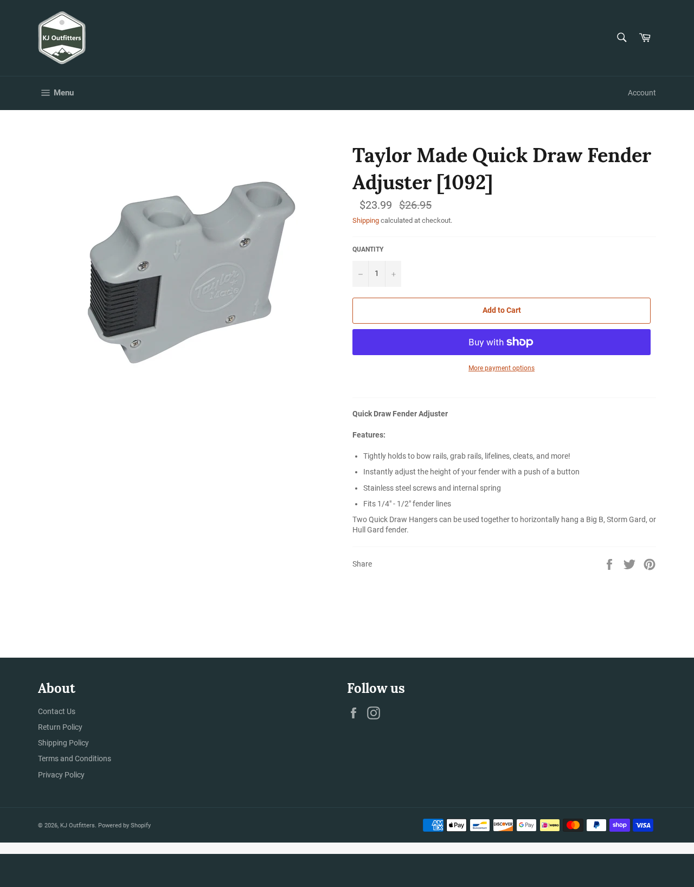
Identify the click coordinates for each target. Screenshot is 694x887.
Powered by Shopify (124, 825)
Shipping (365, 220)
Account (642, 92)
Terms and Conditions (74, 758)
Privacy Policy (61, 774)
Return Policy (60, 727)
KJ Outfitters (77, 825)
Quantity (367, 249)
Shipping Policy (63, 742)
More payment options (501, 368)
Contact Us (56, 711)
